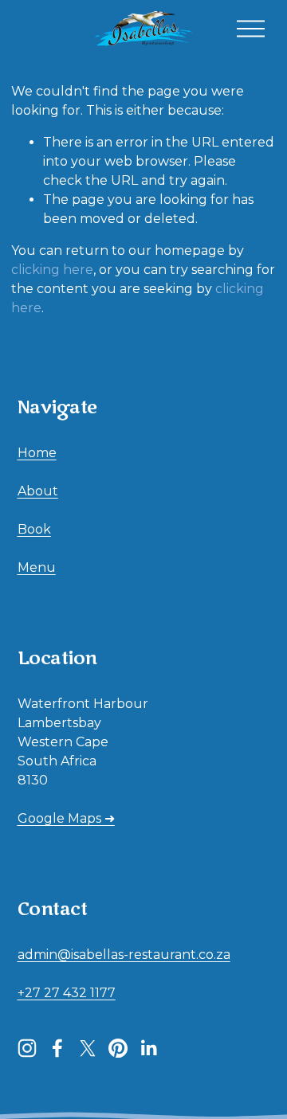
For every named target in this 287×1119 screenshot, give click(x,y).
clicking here (52, 269)
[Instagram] (27, 1048)
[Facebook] (57, 1048)
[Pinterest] (118, 1048)
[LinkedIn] (148, 1048)
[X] (87, 1048)
